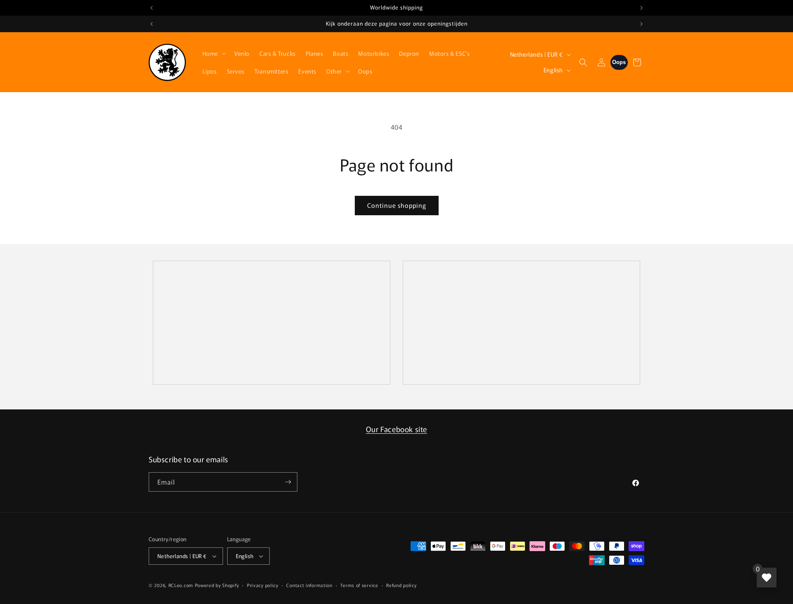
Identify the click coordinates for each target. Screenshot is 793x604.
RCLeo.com (181, 585)
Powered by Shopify (217, 585)
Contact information (309, 585)
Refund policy (401, 585)
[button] (213, 53)
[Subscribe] (288, 482)
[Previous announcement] (151, 8)
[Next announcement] (641, 8)
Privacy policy (262, 585)
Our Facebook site (396, 428)
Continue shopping (396, 205)
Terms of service (359, 585)
